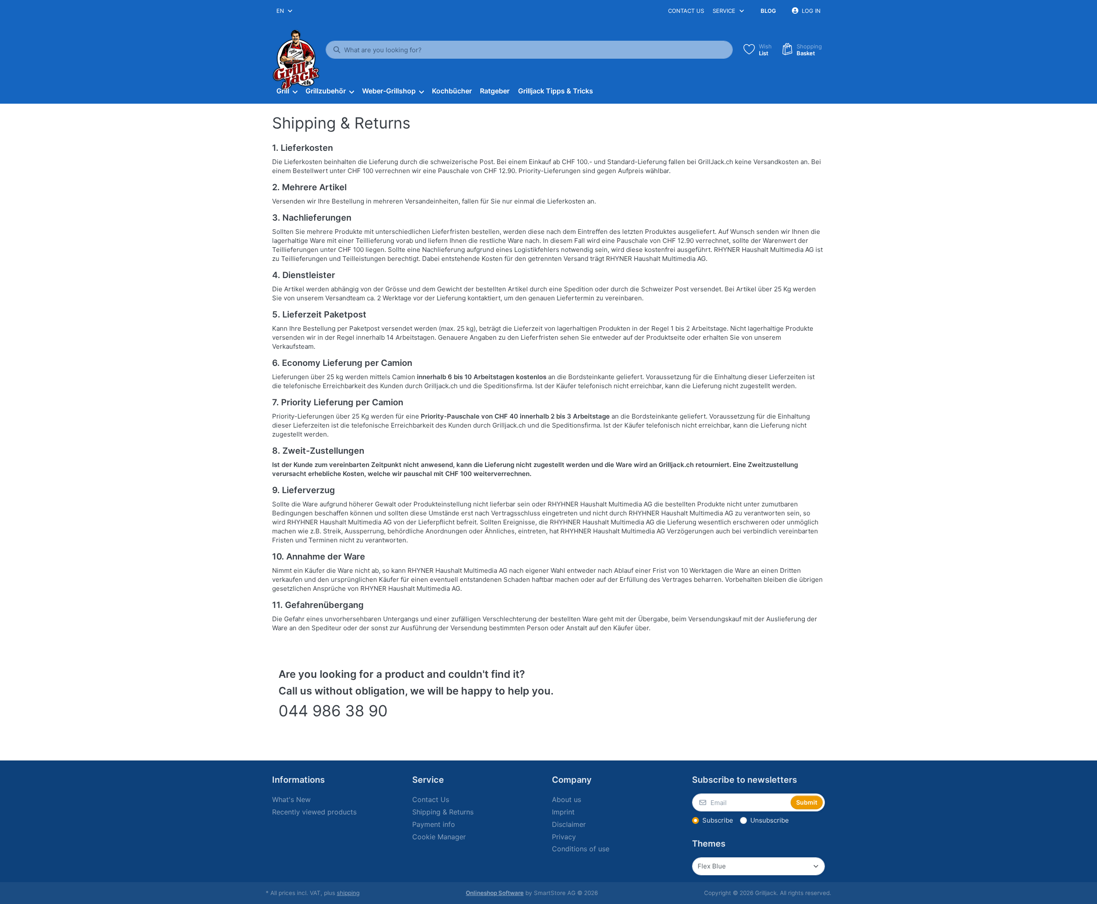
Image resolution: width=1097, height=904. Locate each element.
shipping (348, 892)
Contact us (686, 10)
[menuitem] (286, 91)
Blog (768, 10)
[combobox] (285, 11)
